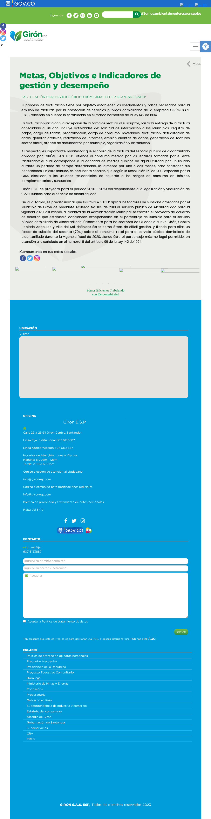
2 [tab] (96, 283)
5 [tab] (115, 283)
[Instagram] (37, 258)
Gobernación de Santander (46, 722)
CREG (31, 739)
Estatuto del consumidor (44, 711)
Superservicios (37, 728)
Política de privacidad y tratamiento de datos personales (63, 502)
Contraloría (35, 689)
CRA (30, 733)
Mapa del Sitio (33, 510)
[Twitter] (30, 258)
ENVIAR (181, 632)
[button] (205, 46)
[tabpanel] (22, 273)
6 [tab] (121, 283)
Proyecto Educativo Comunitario (50, 672)
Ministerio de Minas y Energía (48, 683)
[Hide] (1, 45)
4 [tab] (109, 283)
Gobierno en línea (39, 700)
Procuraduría (36, 695)
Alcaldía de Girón (39, 717)
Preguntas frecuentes (42, 661)
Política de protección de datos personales (57, 656)
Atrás (197, 63)
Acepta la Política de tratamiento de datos (57, 621)
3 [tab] (102, 283)
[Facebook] (23, 258)
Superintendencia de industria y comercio (57, 706)
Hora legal (34, 678)
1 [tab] (90, 283)
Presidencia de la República (46, 667)
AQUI (152, 639)
